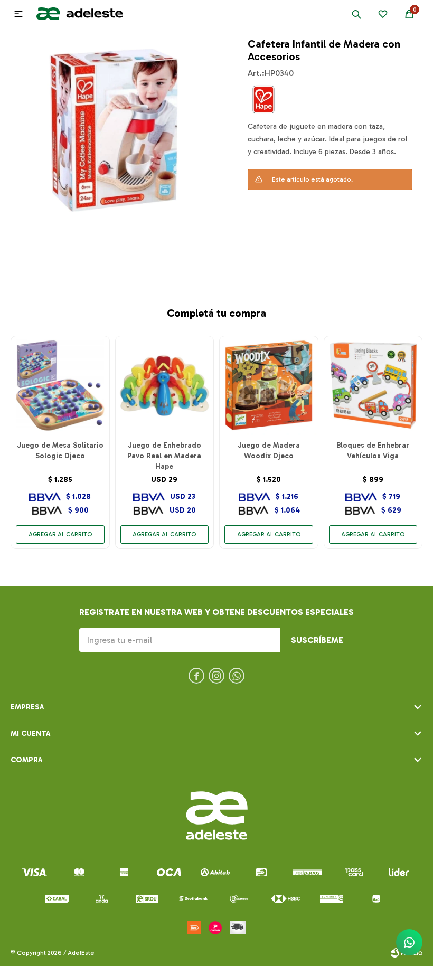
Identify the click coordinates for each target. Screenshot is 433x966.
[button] (356, 14)
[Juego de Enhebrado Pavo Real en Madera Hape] (164, 385)
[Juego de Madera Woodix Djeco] (268, 385)
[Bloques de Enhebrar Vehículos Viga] (373, 385)
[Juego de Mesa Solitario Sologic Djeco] (60, 385)
